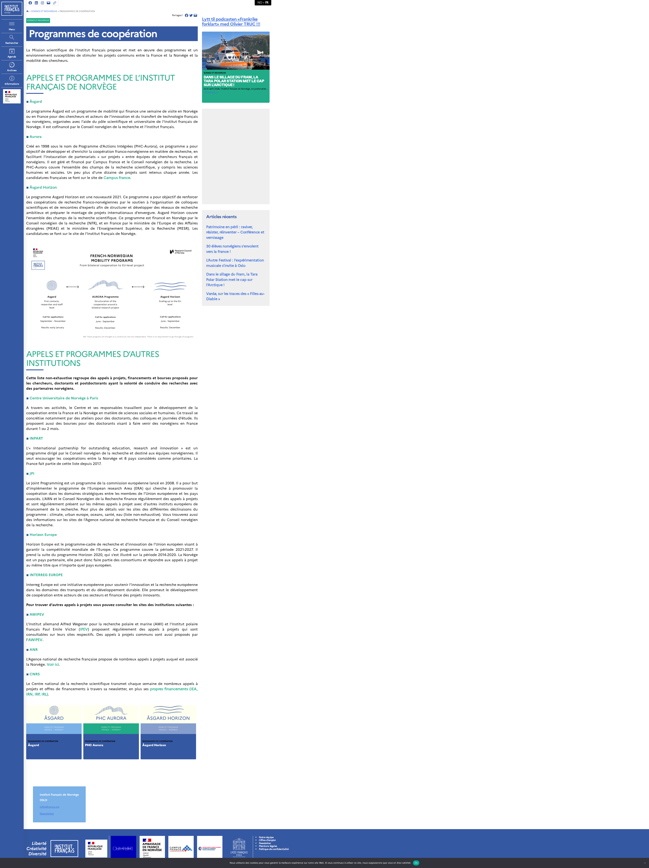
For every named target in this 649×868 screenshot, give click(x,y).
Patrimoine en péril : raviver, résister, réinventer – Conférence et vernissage (235, 232)
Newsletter (47, 814)
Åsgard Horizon (154, 745)
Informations (12, 84)
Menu (12, 29)
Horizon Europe (43, 534)
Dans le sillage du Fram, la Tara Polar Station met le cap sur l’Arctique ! (234, 81)
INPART (36, 438)
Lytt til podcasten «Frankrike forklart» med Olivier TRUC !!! (231, 21)
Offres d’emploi (267, 840)
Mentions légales (268, 846)
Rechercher (11, 43)
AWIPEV (35, 639)
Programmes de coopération (43, 741)
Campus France (117, 177)
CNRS (35, 674)
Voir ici (53, 664)
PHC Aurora (94, 745)
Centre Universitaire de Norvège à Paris (64, 398)
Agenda (12, 56)
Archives (12, 70)
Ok (416, 862)
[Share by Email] (195, 15)
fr (267, 2)
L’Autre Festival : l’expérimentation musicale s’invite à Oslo (235, 263)
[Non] (644, 863)
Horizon (43, 187)
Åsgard (36, 101)
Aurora (36, 136)
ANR (34, 649)
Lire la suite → (210, 92)
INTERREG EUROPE (46, 574)
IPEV (84, 629)
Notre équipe (266, 837)
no (259, 2)
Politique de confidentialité (274, 849)
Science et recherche (44, 11)
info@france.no (49, 807)
